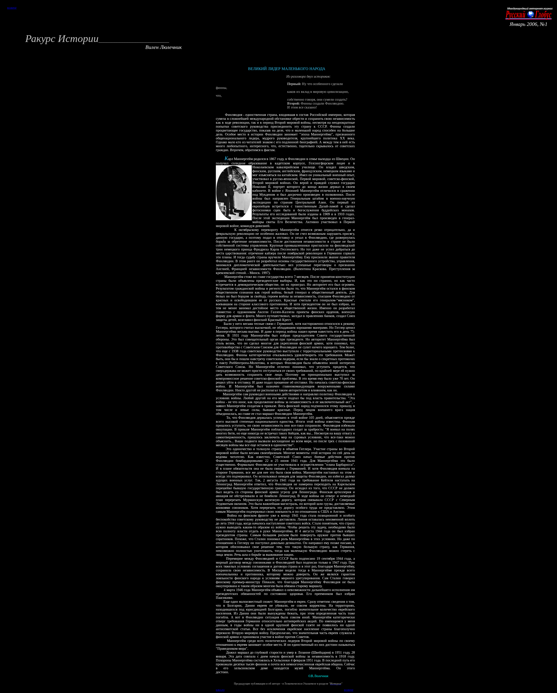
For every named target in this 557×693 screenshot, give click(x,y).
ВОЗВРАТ (12, 8)
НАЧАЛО (220, 690)
